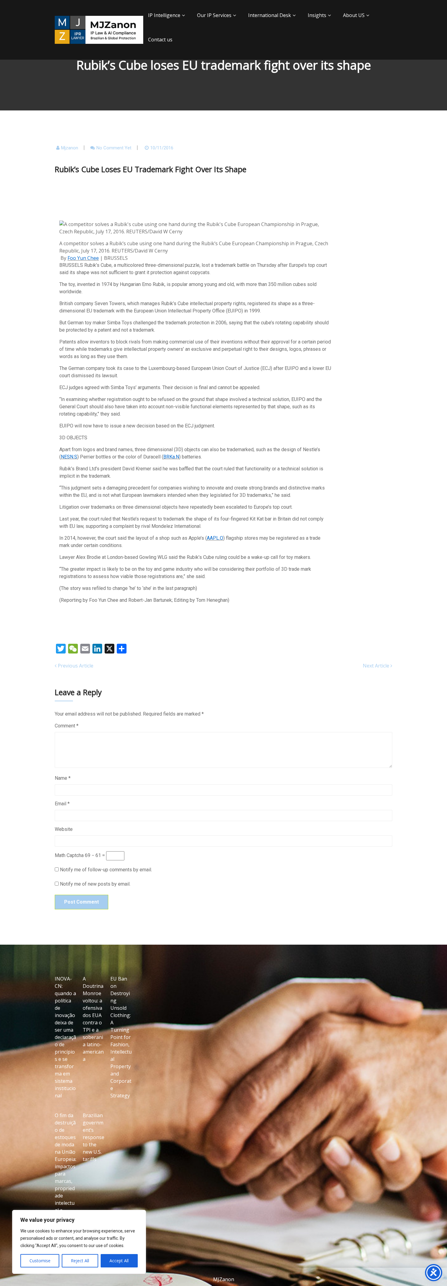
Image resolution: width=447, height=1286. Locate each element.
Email (62, 804)
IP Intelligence (164, 15)
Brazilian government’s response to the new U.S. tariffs (93, 1137)
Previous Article (75, 665)
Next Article (376, 665)
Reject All (80, 1260)
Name (63, 778)
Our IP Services (214, 15)
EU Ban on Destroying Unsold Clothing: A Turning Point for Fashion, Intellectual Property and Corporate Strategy (121, 1037)
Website (64, 829)
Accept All (119, 1260)
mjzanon (69, 148)
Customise (39, 1260)
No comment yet (113, 148)
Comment (66, 726)
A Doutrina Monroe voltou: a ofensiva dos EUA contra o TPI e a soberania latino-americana (93, 1018)
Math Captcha (69, 855)
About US (354, 15)
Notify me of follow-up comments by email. (106, 870)
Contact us (160, 39)
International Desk (269, 15)
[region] (79, 1242)
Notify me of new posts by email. (95, 884)
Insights (317, 15)
